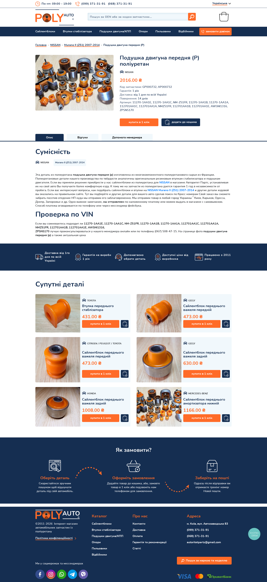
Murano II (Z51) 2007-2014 (70, 162)
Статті (137, 548)
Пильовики (163, 31)
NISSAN (164, 182)
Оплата (138, 536)
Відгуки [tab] (82, 137)
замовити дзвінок (218, 31)
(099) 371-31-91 (93, 3)
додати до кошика (184, 122)
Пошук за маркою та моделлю (206, 560)
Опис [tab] (49, 137)
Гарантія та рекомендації (150, 542)
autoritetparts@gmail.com (204, 542)
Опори (143, 31)
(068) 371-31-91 (120, 3)
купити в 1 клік (139, 122)
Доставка (139, 530)
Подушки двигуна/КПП (115, 31)
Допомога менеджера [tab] (127, 137)
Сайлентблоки (45, 31)
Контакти (139, 523)
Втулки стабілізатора (77, 31)
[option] (74, 83)
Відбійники (186, 31)
